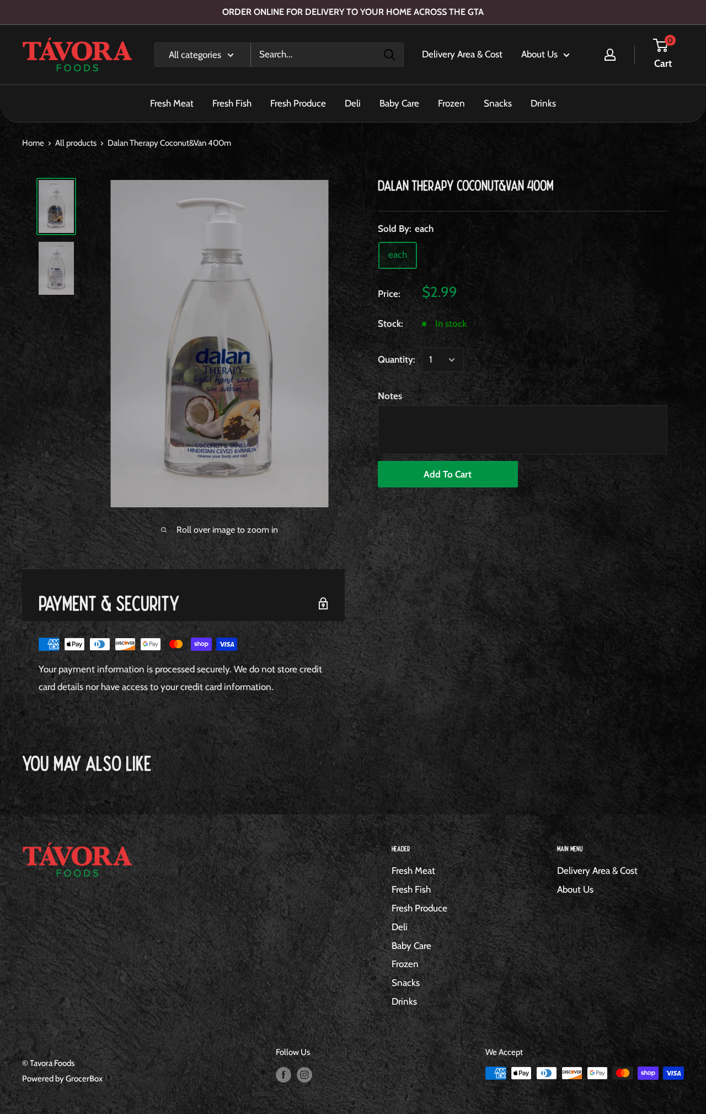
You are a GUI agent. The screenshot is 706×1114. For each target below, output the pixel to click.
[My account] (610, 55)
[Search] (389, 54)
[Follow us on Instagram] (304, 1075)
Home (33, 143)
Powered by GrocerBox (62, 1079)
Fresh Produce (298, 103)
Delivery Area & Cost (462, 54)
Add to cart (448, 473)
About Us (539, 54)
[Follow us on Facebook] (283, 1075)
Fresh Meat (172, 103)
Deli (353, 103)
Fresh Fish (232, 103)
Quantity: (396, 359)
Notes (390, 395)
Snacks (498, 103)
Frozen (451, 103)
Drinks (543, 103)
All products (76, 143)
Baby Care (399, 103)
